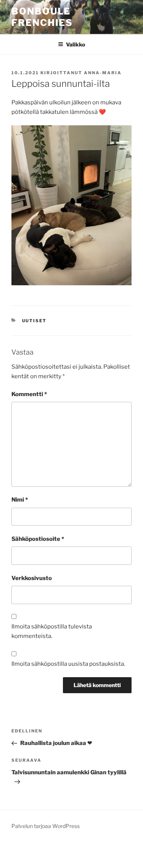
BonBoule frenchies (42, 17)
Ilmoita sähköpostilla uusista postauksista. (68, 663)
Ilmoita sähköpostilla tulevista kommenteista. (51, 631)
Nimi (19, 499)
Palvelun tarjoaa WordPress (45, 826)
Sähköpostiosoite (37, 538)
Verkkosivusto (31, 578)
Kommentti (29, 394)
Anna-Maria (103, 72)
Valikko (75, 44)
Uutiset (34, 320)
